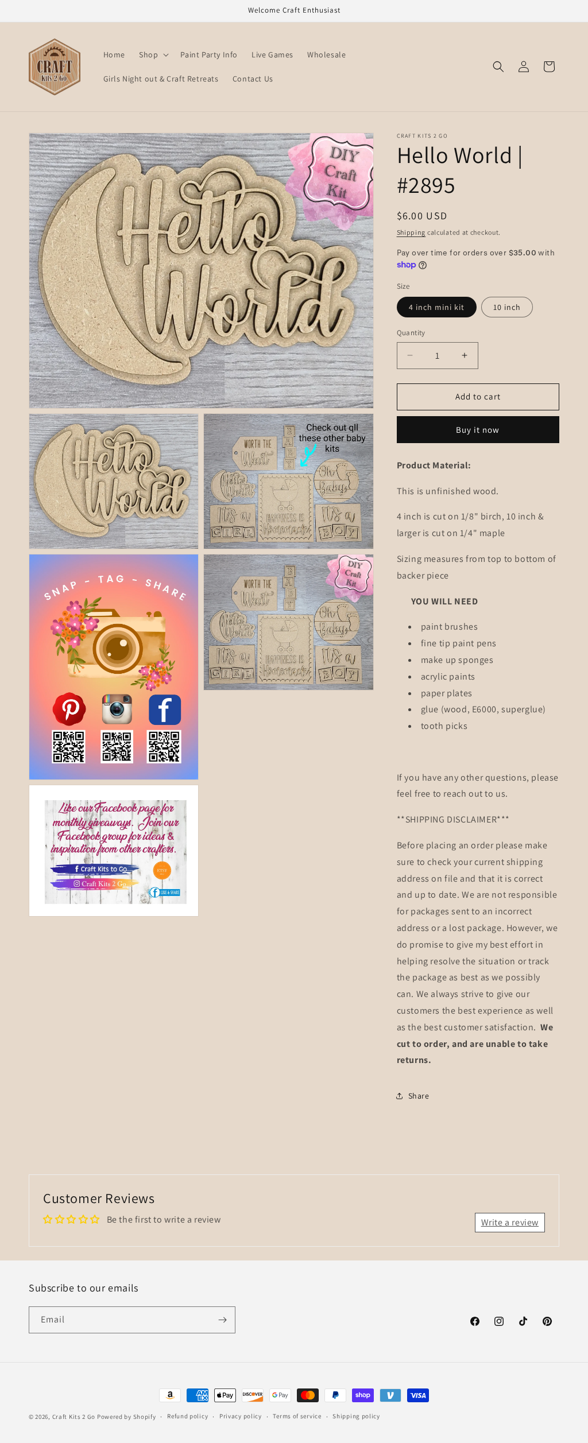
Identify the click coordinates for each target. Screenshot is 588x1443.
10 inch (507, 307)
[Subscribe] (222, 1319)
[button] (152, 54)
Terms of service (297, 1416)
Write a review (510, 1222)
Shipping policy (356, 1416)
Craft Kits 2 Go (74, 1417)
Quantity (411, 333)
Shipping (411, 232)
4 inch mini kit (437, 307)
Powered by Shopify (126, 1417)
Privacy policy (240, 1416)
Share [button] (419, 1096)
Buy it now (478, 429)
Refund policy (187, 1416)
